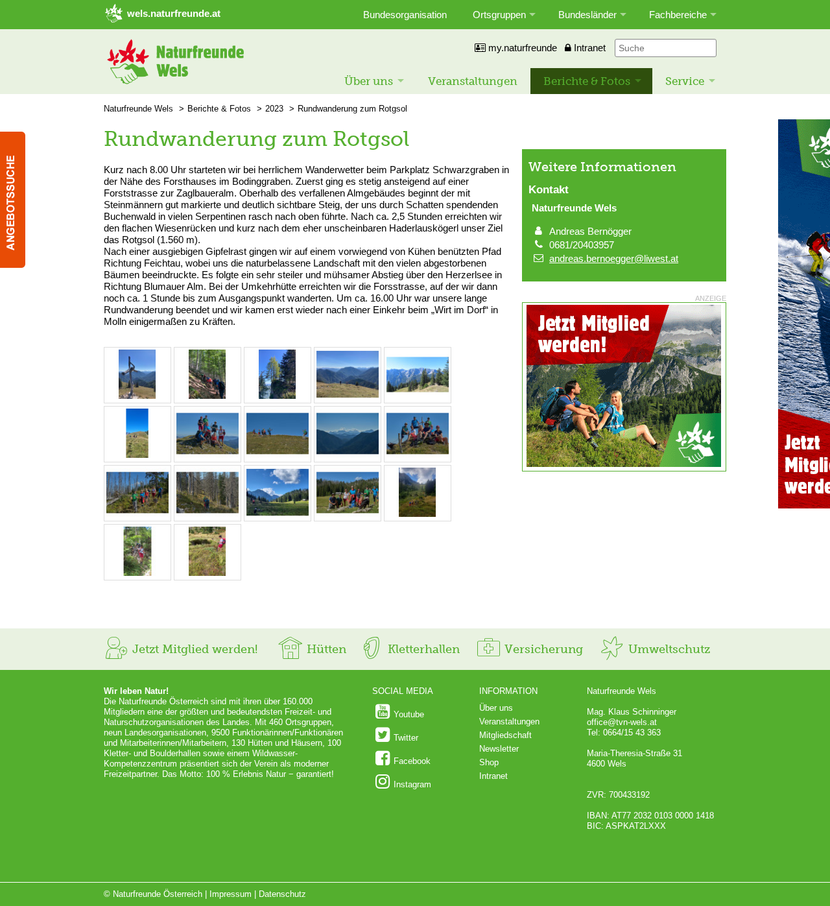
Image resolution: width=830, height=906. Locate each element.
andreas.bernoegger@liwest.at (613, 258)
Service (684, 81)
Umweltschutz (667, 649)
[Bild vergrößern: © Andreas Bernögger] (137, 396)
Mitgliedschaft (505, 735)
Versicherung (542, 649)
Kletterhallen (422, 649)
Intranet (588, 47)
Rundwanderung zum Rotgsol (352, 108)
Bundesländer (587, 14)
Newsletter (499, 749)
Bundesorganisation (405, 14)
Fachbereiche (678, 14)
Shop (489, 762)
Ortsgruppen (499, 14)
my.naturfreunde (521, 47)
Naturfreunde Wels (138, 108)
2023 (274, 108)
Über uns (368, 81)
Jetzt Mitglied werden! (193, 649)
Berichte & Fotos (586, 81)
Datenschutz (282, 894)
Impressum (230, 894)
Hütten (324, 649)
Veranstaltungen (472, 81)
